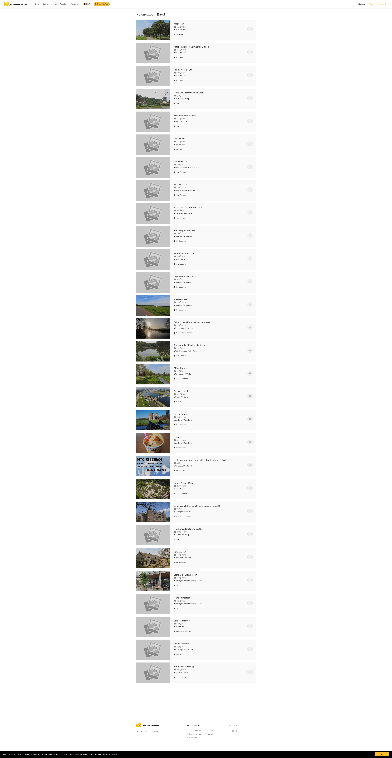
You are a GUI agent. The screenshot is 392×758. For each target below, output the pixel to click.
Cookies (211, 731)
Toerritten (63, 4)
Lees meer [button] (113, 754)
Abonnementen (195, 731)
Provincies (74, 4)
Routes (54, 4)
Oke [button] (382, 754)
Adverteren (193, 737)
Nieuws (45, 4)
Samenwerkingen (195, 734)
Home (37, 4)
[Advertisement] (196, 700)
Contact (211, 734)
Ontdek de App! (102, 4)
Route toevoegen (377, 4)
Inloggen (361, 4)
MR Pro (88, 4)
